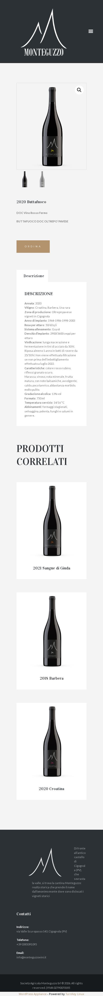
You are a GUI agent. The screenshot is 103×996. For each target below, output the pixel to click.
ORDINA (33, 246)
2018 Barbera (52, 678)
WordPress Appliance (32, 994)
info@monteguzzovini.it (31, 957)
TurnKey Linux (75, 994)
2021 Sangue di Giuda (51, 568)
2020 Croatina (51, 788)
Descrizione (34, 276)
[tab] (32, 276)
